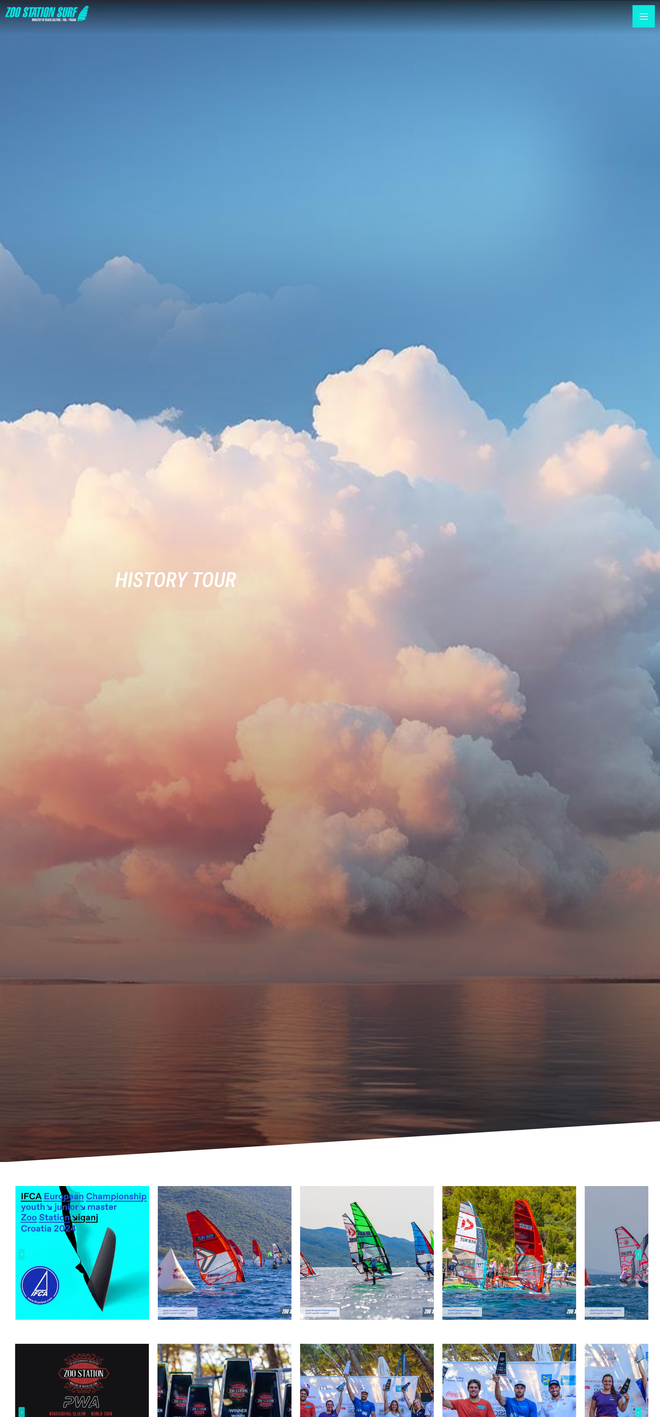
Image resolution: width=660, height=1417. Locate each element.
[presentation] (22, 1254)
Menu (639, 17)
